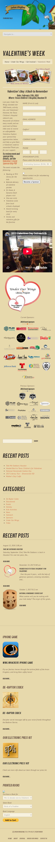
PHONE (25, 148)
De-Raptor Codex (12, 499)
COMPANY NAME (29, 139)
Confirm (26, 129)
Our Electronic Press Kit (16, 763)
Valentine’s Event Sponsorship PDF (10, 162)
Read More (6, 561)
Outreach (9, 515)
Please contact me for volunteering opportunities (36, 176)
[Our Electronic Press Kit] (10, 750)
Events (8, 504)
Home (7, 62)
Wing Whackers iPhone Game (18, 662)
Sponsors (9, 517)
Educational (10, 501)
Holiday (9, 507)
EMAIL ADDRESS (29, 119)
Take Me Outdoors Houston (16, 465)
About (16, 839)
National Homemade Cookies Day (18, 471)
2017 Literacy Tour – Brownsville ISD (20, 473)
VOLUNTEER (27, 169)
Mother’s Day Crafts (13, 476)
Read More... (6, 729)
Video (8, 523)
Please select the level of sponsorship (37, 160)
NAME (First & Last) (30, 103)
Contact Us (43, 839)
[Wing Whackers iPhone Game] (10, 649)
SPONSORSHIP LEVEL (31, 157)
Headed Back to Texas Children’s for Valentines (24, 468)
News (8, 512)
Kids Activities (11, 509)
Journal (22, 839)
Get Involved (31, 62)
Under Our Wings (17, 62)
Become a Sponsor (31, 182)
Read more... (6, 679)
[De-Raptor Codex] (10, 700)
